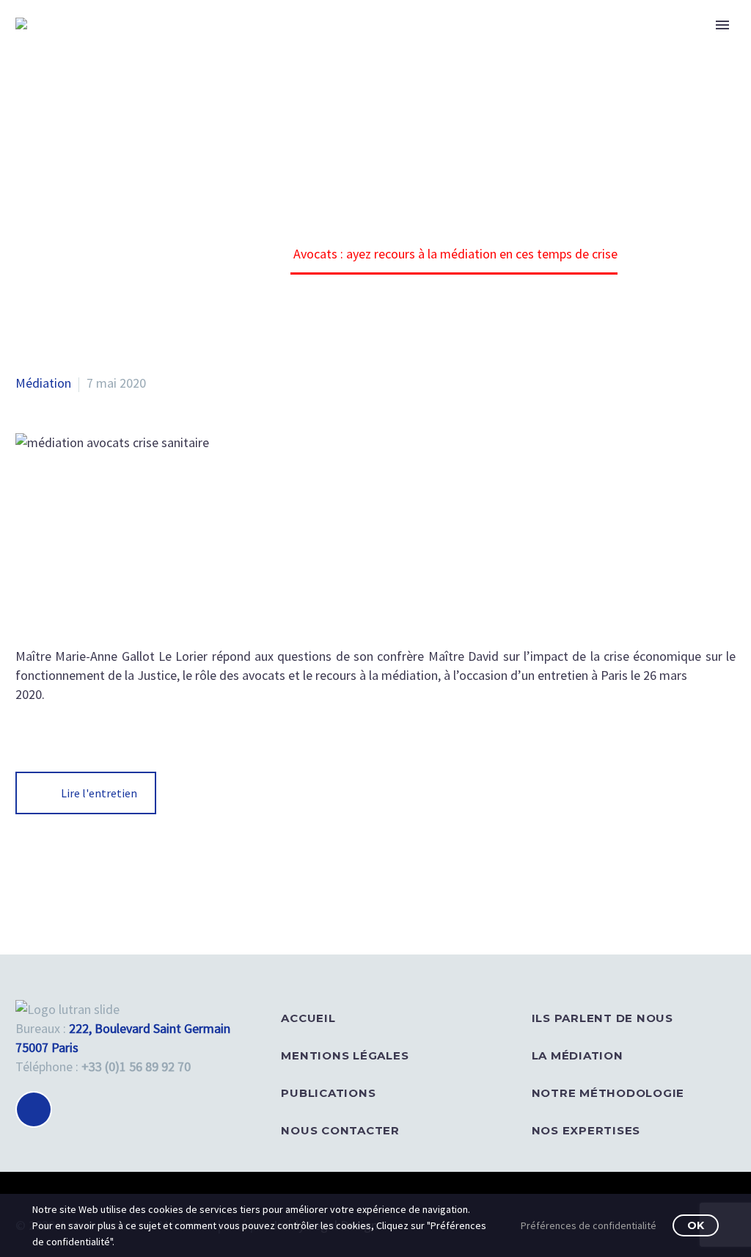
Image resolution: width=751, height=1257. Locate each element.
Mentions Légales (345, 1055)
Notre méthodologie (608, 1093)
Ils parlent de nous (602, 1018)
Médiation (43, 382)
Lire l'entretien (99, 793)
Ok (695, 1225)
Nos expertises (586, 1130)
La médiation (577, 1055)
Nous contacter (340, 1130)
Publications (328, 1093)
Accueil (308, 1018)
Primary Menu (722, 25)
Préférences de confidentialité (588, 1225)
